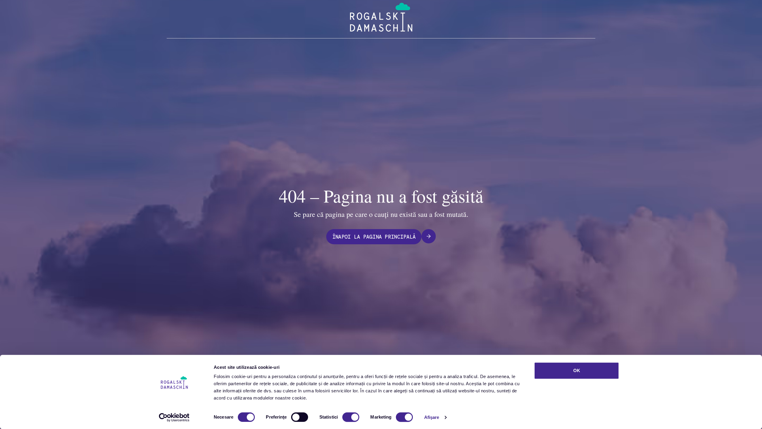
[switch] (299, 417)
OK (576, 370)
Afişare (431, 417)
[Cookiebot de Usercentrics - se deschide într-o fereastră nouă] (174, 417)
